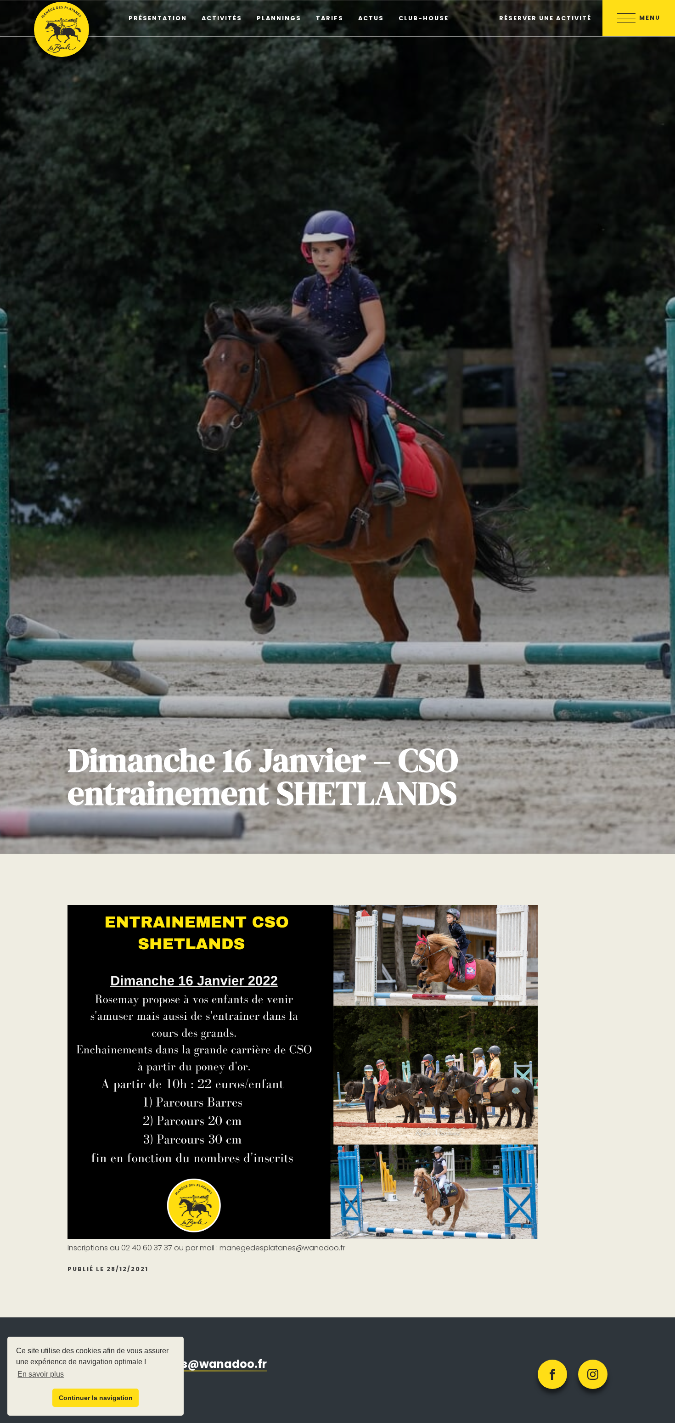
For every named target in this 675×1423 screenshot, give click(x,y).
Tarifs (329, 18)
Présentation (158, 18)
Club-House (424, 18)
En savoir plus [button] (40, 1374)
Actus (371, 18)
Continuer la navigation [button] (96, 1397)
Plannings (279, 18)
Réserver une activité (545, 18)
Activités (222, 18)
